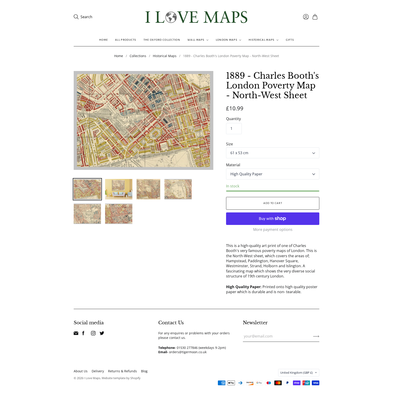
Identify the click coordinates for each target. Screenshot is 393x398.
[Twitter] (102, 334)
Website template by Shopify (121, 378)
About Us (81, 371)
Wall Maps (195, 39)
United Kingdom (296, 372)
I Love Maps (92, 378)
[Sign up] (316, 336)
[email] (76, 334)
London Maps (226, 39)
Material (233, 164)
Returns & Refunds (122, 371)
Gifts (290, 39)
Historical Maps (262, 39)
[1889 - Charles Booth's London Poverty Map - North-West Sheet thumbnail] (87, 189)
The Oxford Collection (162, 39)
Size (229, 143)
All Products (125, 39)
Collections (138, 56)
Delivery (98, 371)
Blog (144, 371)
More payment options (272, 229)
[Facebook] (83, 334)
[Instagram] (93, 334)
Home (103, 39)
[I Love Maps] (196, 17)
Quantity (233, 118)
